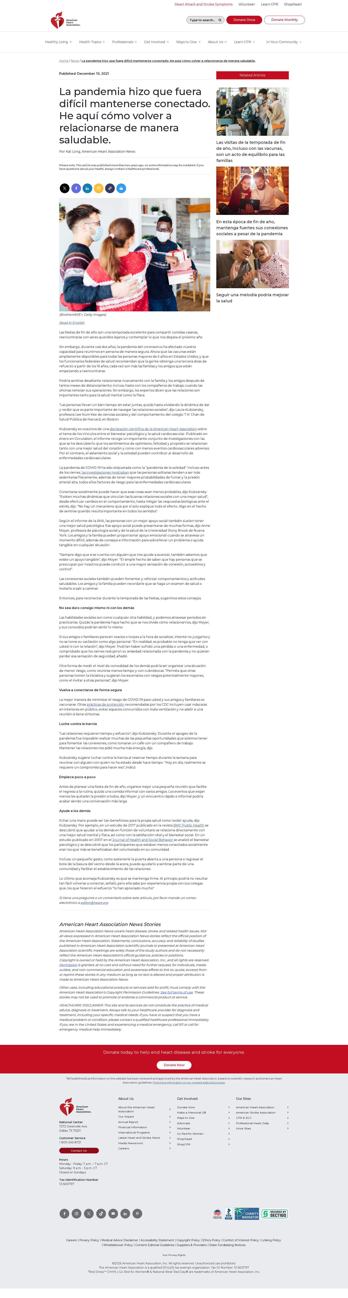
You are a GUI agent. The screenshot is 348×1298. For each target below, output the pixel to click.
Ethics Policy (211, 1240)
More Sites (243, 1128)
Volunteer (183, 1128)
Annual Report (128, 1122)
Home (63, 61)
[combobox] (201, 20)
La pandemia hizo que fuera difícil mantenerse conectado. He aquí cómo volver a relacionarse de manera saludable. (168, 61)
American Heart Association (255, 1107)
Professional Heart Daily (252, 1123)
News (75, 61)
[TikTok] (101, 1213)
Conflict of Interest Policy (241, 1240)
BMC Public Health (188, 825)
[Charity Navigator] (247, 1213)
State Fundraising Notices (227, 1245)
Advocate (183, 1123)
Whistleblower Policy (118, 1245)
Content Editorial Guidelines (154, 1245)
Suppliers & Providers (192, 1245)
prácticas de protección (105, 704)
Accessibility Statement (157, 1240)
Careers (123, 1148)
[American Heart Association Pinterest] (137, 1213)
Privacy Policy (89, 1240)
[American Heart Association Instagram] (76, 1213)
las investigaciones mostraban (105, 472)
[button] (244, 20)
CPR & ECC (244, 1117)
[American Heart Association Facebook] (64, 1213)
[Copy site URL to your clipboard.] (110, 188)
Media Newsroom (130, 1143)
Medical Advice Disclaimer (120, 1240)
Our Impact (126, 1116)
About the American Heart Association (136, 1109)
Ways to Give (186, 1117)
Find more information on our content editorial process (189, 1082)
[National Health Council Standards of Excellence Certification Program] (218, 1213)
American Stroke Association (256, 1112)
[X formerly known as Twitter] (88, 1213)
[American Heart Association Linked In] (125, 1213)
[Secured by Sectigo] (275, 1213)
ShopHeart (184, 1139)
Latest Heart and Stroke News (139, 1137)
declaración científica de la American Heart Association (153, 429)
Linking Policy (271, 1240)
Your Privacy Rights (174, 1255)
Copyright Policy (188, 1240)
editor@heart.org (94, 903)
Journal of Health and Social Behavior (143, 840)
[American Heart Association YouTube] (113, 1213)
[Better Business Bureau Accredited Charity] (228, 1213)
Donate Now (174, 1065)
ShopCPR (183, 1144)
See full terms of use (176, 992)
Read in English (71, 323)
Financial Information (132, 1127)
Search (220, 20)
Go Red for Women (190, 1133)
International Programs (134, 1132)
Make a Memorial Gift (191, 1112)
